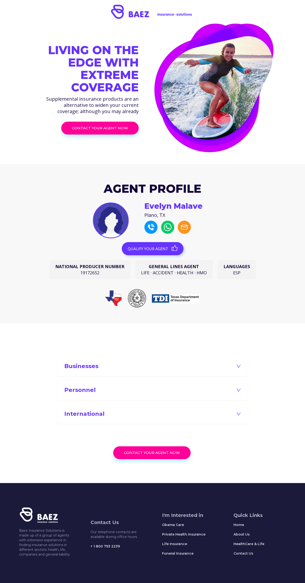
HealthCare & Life (249, 544)
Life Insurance (174, 544)
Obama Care (173, 525)
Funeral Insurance (177, 553)
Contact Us (243, 553)
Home (239, 525)
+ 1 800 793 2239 (105, 546)
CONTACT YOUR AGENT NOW (100, 128)
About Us (242, 534)
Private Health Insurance (183, 534)
